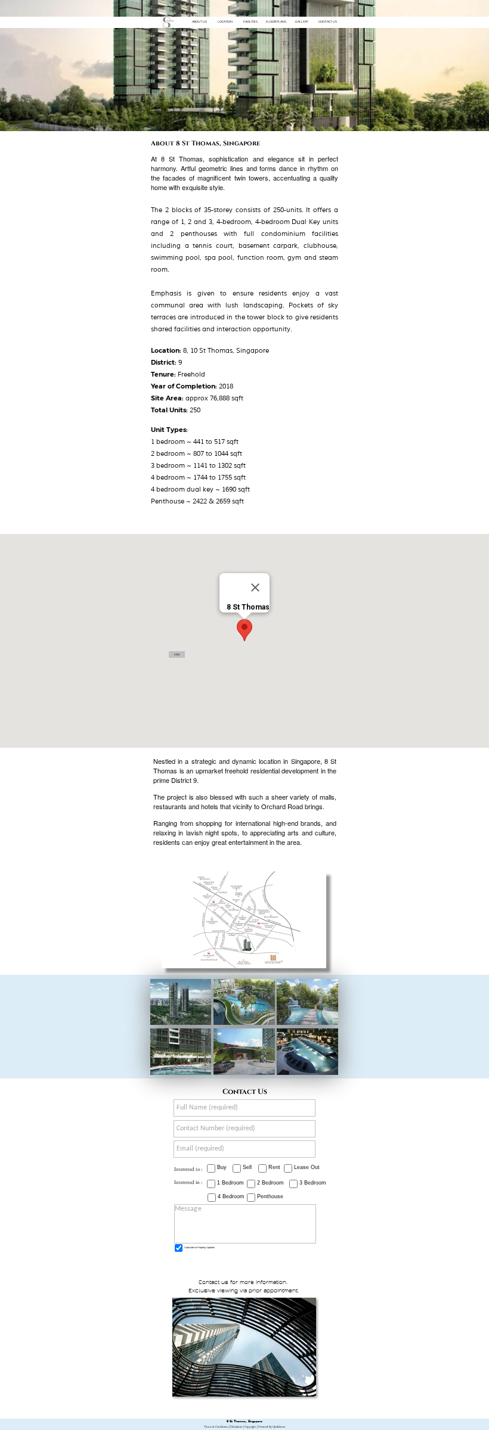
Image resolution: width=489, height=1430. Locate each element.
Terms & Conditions (216, 1426)
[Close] (255, 587)
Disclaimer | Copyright (243, 1426)
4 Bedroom (231, 1196)
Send (176, 654)
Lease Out (307, 1167)
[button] (244, 630)
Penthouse (270, 1196)
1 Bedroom (230, 1183)
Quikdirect (279, 1426)
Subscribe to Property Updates (199, 1247)
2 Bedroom (270, 1183)
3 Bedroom (312, 1183)
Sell (247, 1167)
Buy (222, 1167)
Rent (274, 1167)
